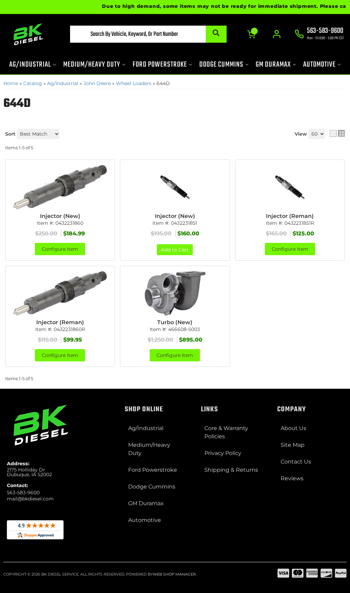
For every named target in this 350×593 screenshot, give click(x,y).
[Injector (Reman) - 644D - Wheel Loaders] (290, 187)
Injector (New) (60, 216)
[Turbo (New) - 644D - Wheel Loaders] (174, 293)
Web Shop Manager (174, 574)
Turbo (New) (174, 322)
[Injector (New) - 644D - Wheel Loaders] (60, 187)
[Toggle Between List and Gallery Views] (337, 133)
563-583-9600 (23, 492)
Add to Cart (175, 250)
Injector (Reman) (290, 216)
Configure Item (60, 249)
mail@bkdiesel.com (30, 498)
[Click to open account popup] (276, 34)
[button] (148, 34)
